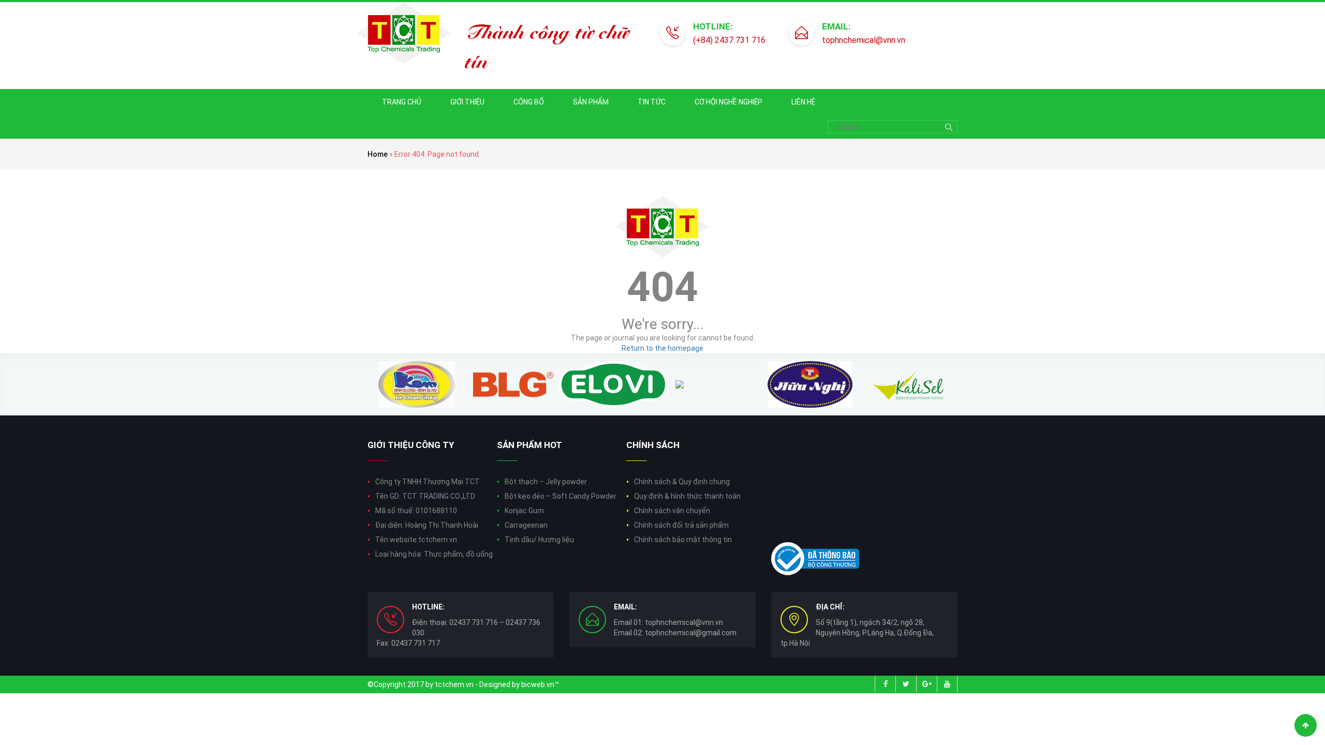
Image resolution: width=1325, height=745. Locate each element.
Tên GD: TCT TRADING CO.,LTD (425, 496)
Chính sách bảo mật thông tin (683, 539)
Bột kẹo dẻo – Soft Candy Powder (560, 496)
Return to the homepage (662, 348)
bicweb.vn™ (540, 684)
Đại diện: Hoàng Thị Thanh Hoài (426, 525)
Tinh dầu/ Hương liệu (539, 539)
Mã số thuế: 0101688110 (416, 510)
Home (377, 154)
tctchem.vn (454, 684)
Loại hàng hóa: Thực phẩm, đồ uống (434, 554)
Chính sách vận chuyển (672, 510)
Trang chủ (401, 102)
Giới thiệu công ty (410, 445)
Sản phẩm (591, 102)
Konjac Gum (524, 510)
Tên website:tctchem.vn (416, 539)
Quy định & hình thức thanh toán (687, 496)
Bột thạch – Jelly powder (546, 482)
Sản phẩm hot (529, 445)
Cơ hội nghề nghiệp (728, 102)
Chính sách (653, 445)
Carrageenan (526, 525)
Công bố (528, 102)
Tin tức (652, 102)
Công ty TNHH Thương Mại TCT (427, 482)
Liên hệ (803, 102)
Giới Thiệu (467, 102)
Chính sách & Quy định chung (682, 482)
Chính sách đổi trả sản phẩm (681, 525)
